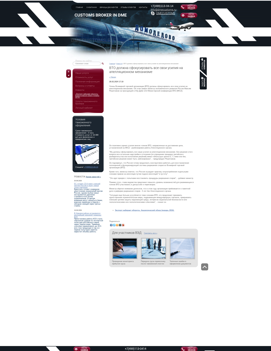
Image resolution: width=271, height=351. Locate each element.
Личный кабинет (84, 107)
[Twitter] (114, 225)
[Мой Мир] (120, 225)
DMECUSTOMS (165, 13)
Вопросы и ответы (85, 85)
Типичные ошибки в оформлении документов (180, 262)
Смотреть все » (150, 233)
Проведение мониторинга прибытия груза (123, 262)
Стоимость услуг (84, 77)
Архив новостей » (93, 177)
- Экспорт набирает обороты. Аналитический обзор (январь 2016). (87, 95)
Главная (112, 63)
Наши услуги (82, 73)
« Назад (112, 77)
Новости (119, 63)
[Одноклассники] (117, 225)
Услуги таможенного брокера (86, 102)
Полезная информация (87, 81)
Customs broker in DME (101, 15)
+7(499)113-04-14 (162, 5)
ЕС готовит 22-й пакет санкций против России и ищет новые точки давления (87, 185)
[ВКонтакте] (111, 225)
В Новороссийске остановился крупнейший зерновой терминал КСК (87, 215)
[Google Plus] (123, 225)
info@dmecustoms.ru (163, 9)
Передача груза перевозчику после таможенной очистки (153, 262)
